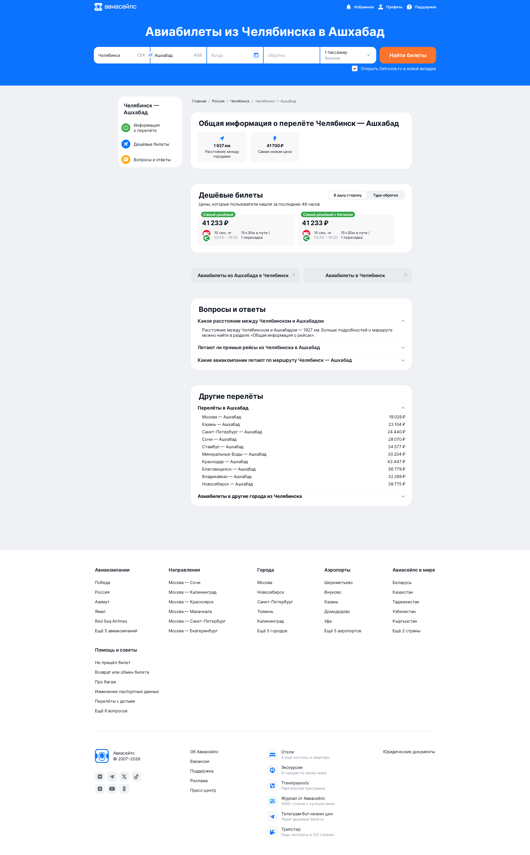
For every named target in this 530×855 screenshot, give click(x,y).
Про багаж (105, 681)
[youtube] (112, 788)
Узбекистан (404, 611)
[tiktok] (136, 776)
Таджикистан (406, 601)
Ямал (100, 611)
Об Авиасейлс (204, 751)
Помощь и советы (116, 650)
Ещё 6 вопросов (111, 710)
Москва (264, 582)
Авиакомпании (112, 570)
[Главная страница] (115, 6)
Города (265, 570)
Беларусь (402, 582)
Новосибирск (270, 592)
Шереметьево (338, 582)
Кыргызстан (405, 621)
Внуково (332, 592)
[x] (124, 776)
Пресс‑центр (203, 790)
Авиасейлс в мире (414, 570)
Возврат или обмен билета (122, 672)
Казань (331, 601)
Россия (102, 592)
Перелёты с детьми (115, 701)
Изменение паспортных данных (127, 691)
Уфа (328, 621)
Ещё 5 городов (272, 630)
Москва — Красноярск (191, 601)
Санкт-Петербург (275, 601)
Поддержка (201, 771)
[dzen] (100, 788)
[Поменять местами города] (150, 55)
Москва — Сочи (184, 582)
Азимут (102, 601)
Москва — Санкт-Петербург (197, 621)
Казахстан (403, 592)
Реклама (199, 780)
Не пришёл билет (113, 662)
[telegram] (112, 776)
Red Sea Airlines (111, 621)
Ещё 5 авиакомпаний (116, 630)
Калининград (270, 621)
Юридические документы (409, 751)
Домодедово (337, 611)
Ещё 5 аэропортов (342, 630)
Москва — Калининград (192, 592)
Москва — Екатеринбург (193, 630)
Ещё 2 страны (406, 630)
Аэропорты (337, 570)
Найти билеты (407, 55)
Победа (102, 582)
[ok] (124, 788)
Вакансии (199, 761)
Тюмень (265, 611)
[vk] (100, 776)
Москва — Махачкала (190, 611)
